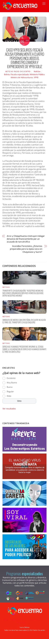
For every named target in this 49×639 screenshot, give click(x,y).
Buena (9, 387)
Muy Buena (12, 382)
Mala (9, 396)
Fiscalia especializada (20, 74)
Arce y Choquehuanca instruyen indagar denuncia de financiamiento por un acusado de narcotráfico (26, 239)
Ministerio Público (37, 74)
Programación (17, 620)
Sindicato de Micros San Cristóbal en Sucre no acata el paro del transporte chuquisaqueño (24, 321)
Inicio (6, 620)
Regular (10, 391)
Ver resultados (9, 408)
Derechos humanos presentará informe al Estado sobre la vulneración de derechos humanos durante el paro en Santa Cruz (24, 349)
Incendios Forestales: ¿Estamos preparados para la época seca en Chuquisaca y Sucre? (26, 249)
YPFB (36, 77)
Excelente (11, 378)
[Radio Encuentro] (19, 9)
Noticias (37, 71)
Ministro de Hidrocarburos (22, 77)
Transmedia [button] (34, 620)
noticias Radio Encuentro (17, 71)
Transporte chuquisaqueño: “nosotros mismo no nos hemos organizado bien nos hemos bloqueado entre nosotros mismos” (22, 293)
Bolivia (7, 74)
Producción (21, 622)
